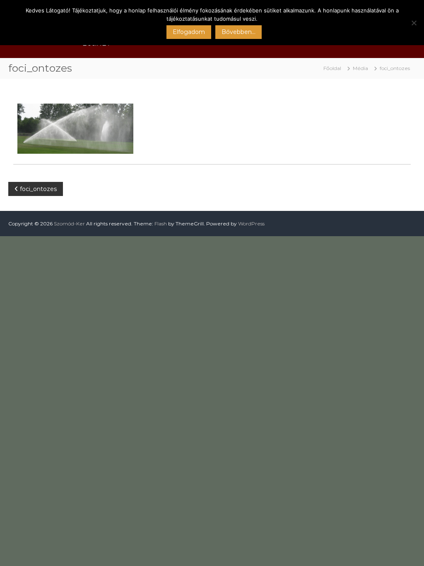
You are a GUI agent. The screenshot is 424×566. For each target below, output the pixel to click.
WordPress (251, 223)
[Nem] (414, 23)
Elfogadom (189, 32)
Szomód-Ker (69, 223)
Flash (160, 223)
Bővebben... (238, 32)
